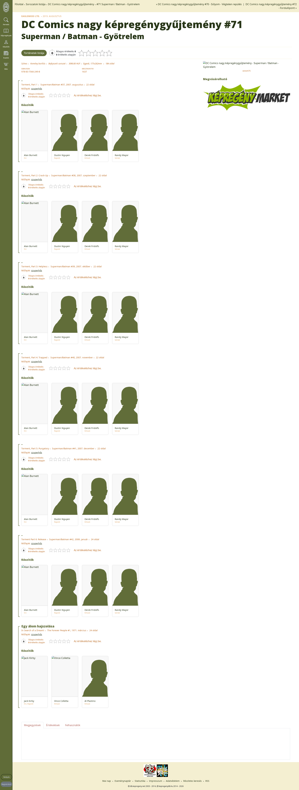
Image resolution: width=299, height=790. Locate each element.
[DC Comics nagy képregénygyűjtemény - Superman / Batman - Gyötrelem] (246, 64)
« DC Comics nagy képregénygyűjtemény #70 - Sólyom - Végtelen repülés (199, 4)
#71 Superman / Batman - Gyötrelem (118, 4)
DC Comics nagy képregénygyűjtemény (71, 4)
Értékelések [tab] (53, 725)
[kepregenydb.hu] (6, 7)
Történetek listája (34, 53)
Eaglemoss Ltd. (30, 16)
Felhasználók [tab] (72, 725)
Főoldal (19, 4)
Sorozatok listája (35, 4)
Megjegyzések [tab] (32, 725)
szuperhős (36, 88)
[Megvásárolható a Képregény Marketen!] (246, 97)
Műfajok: (25, 88)
